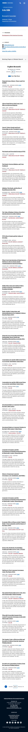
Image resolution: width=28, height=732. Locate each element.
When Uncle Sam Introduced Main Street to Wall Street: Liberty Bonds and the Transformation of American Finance (14, 261)
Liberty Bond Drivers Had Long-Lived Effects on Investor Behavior (12, 104)
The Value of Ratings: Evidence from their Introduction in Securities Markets (13, 213)
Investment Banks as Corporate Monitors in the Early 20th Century (14, 405)
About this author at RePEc (9, 51)
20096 (17, 503)
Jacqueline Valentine (18, 553)
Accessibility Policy (14, 715)
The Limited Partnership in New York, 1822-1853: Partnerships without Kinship (14, 593)
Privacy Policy (14, 718)
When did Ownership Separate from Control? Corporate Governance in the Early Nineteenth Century (14, 616)
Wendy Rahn (5, 243)
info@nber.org (14, 706)
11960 (19, 645)
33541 (18, 131)
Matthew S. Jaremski (17, 241)
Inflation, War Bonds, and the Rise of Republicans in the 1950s (12, 189)
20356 (17, 478)
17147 (17, 551)
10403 (18, 667)
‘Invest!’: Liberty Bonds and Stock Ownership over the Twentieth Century (12, 128)
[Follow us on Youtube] (21, 722)
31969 (20, 192)
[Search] (20, 3)
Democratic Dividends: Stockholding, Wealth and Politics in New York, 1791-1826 (13, 548)
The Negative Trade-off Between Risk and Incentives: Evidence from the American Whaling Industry (13, 641)
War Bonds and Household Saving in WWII (13, 151)
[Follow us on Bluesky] (12, 722)
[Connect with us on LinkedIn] (10, 722)
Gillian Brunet (11, 109)
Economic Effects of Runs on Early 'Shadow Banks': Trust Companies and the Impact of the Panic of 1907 (14, 523)
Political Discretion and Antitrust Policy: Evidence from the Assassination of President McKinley (13, 287)
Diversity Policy (14, 716)
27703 (19, 266)
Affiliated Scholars (8, 7)
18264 (17, 528)
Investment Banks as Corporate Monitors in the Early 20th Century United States (14, 428)
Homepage (14, 712)
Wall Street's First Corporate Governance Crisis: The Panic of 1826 (13, 571)
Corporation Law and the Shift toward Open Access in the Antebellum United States (14, 360)
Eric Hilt (10, 86)
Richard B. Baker (12, 293)
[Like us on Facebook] (18, 722)
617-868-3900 (14, 705)
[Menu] (24, 3)
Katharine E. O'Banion (18, 598)
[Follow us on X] (7, 722)
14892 (18, 574)
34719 (19, 85)
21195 (17, 386)
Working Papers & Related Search (12, 59)
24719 (17, 341)
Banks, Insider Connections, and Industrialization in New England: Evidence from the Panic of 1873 (14, 313)
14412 (20, 597)
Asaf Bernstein (11, 217)
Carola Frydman (19, 217)
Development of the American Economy (12, 35)
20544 (20, 431)
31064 (18, 216)
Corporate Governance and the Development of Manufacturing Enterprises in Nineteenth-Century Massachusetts (14, 451)
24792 (17, 317)
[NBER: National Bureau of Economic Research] (8, 3)
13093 (17, 621)
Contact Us (14, 701)
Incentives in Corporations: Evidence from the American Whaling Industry (13, 664)
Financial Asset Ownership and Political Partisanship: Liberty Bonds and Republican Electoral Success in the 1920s (13, 337)
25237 (20, 291)
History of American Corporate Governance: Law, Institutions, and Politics (13, 474)
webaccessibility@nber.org (14, 707)
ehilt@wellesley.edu (9, 45)
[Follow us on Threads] (15, 722)
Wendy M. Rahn (17, 343)
